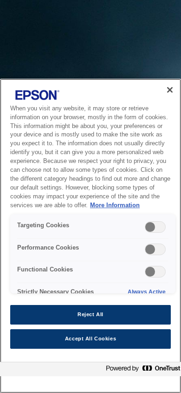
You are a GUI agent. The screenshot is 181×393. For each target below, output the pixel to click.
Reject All (90, 314)
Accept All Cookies (90, 338)
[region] (90, 236)
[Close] (170, 90)
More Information (115, 205)
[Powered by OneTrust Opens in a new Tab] (141, 370)
